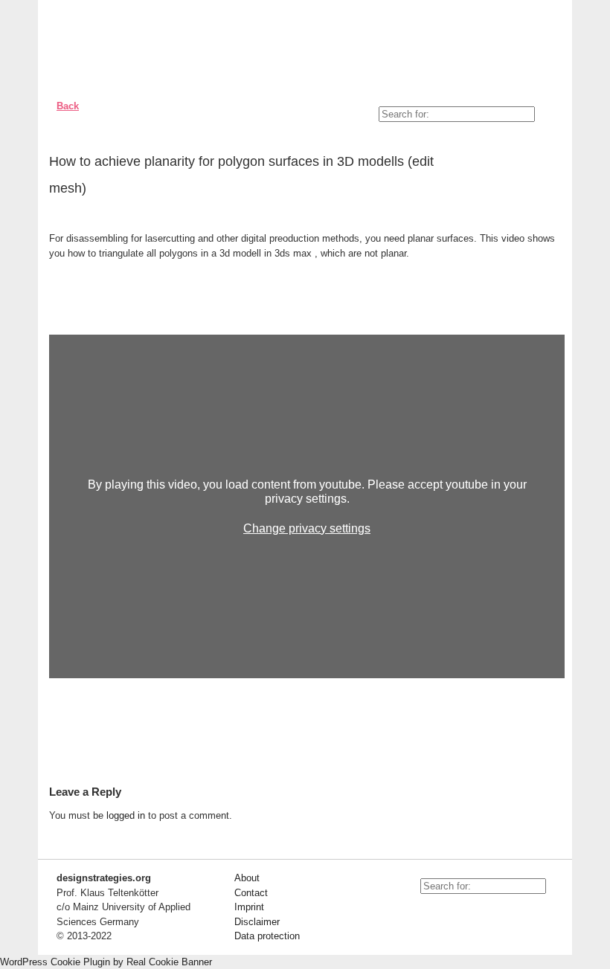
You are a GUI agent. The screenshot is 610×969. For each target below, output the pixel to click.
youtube (424, 912)
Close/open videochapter (553, 316)
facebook (457, 912)
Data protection (267, 935)
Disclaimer (257, 921)
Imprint (249, 906)
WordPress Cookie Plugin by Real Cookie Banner (106, 962)
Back (68, 106)
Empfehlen (542, 164)
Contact (251, 892)
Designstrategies (136, 44)
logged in (125, 815)
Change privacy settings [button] (306, 528)
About (247, 877)
